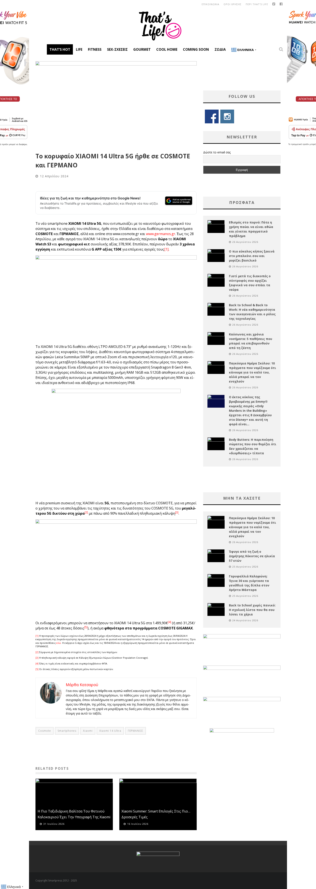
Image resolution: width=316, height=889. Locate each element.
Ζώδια (220, 49)
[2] (36, 652)
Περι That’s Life (257, 4)
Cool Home (166, 49)
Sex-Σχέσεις (117, 49)
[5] (36, 669)
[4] (36, 663)
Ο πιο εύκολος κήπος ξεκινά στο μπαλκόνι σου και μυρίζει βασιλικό (252, 255)
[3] (36, 657)
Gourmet (142, 49)
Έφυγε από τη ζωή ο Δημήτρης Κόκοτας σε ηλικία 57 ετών (252, 556)
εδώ (58, 642)
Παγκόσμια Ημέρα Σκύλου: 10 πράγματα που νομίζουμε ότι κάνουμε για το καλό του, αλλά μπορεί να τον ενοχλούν (252, 372)
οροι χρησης (232, 4)
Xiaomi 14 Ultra (110, 731)
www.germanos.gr (160, 233)
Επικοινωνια (210, 4)
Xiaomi (88, 731)
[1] (166, 249)
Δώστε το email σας (217, 152)
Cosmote (44, 731)
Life (79, 49)
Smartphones (67, 731)
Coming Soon (196, 49)
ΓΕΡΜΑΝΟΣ (135, 731)
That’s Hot (59, 49)
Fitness (94, 49)
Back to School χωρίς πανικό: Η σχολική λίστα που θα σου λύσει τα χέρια (252, 609)
